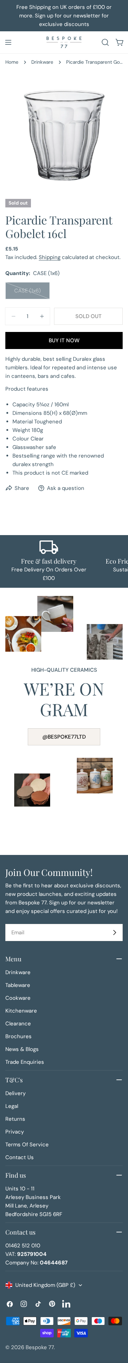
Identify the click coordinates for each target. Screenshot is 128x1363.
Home (11, 62)
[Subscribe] (114, 932)
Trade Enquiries (24, 1062)
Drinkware (42, 62)
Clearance (18, 1023)
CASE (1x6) (32, 293)
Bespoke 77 (40, 1347)
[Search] (105, 42)
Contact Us (19, 1157)
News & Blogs (22, 1049)
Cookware (18, 998)
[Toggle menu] (8, 42)
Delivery (15, 1093)
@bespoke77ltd (64, 736)
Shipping (49, 257)
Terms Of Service (27, 1144)
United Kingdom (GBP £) (45, 1285)
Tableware (17, 985)
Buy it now (64, 340)
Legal (11, 1106)
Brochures (18, 1036)
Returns (15, 1118)
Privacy (14, 1131)
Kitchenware (21, 1010)
